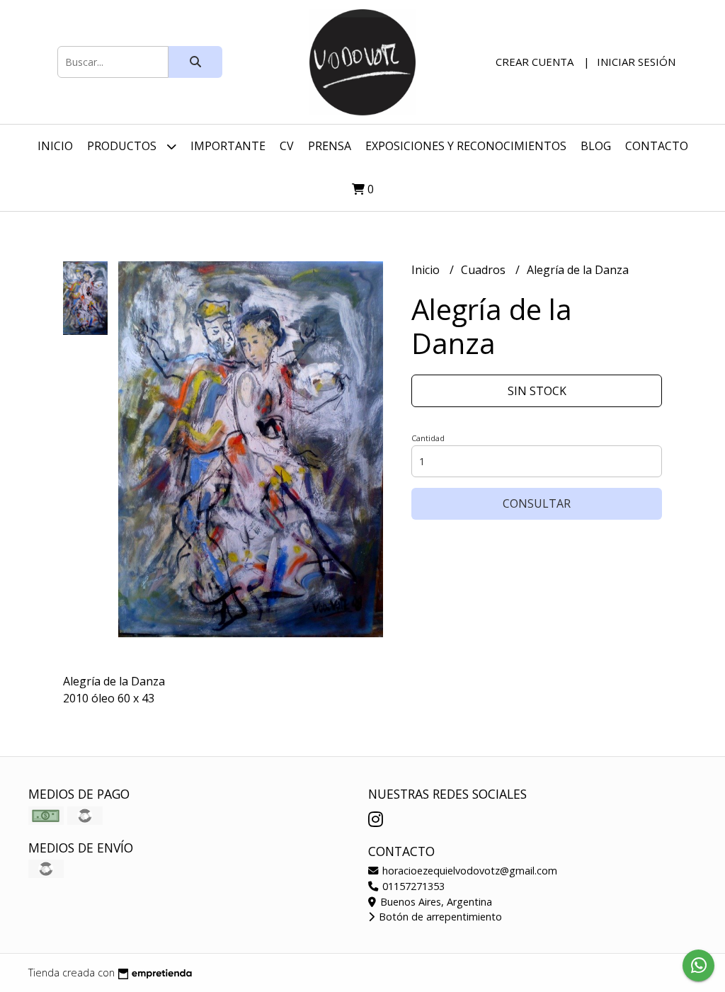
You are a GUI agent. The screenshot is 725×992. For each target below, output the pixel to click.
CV (287, 146)
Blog (596, 146)
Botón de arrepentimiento (439, 916)
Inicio (55, 146)
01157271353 (412, 886)
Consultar (537, 503)
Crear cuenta (534, 62)
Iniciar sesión (636, 62)
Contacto (656, 146)
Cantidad (428, 438)
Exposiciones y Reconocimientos (465, 146)
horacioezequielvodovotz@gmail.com (468, 870)
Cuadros (484, 270)
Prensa (329, 146)
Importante (228, 146)
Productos (123, 146)
